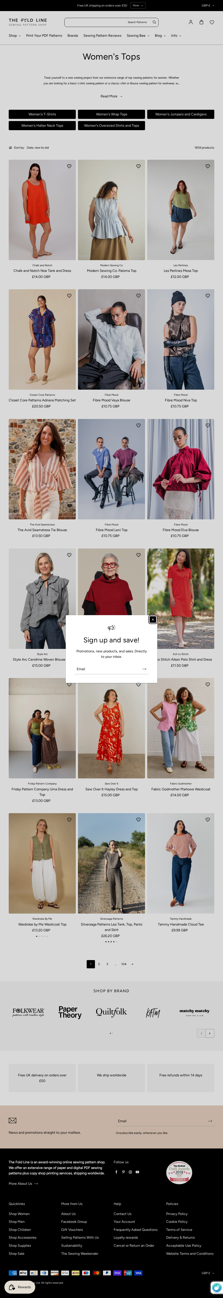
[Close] (153, 619)
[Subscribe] (144, 669)
